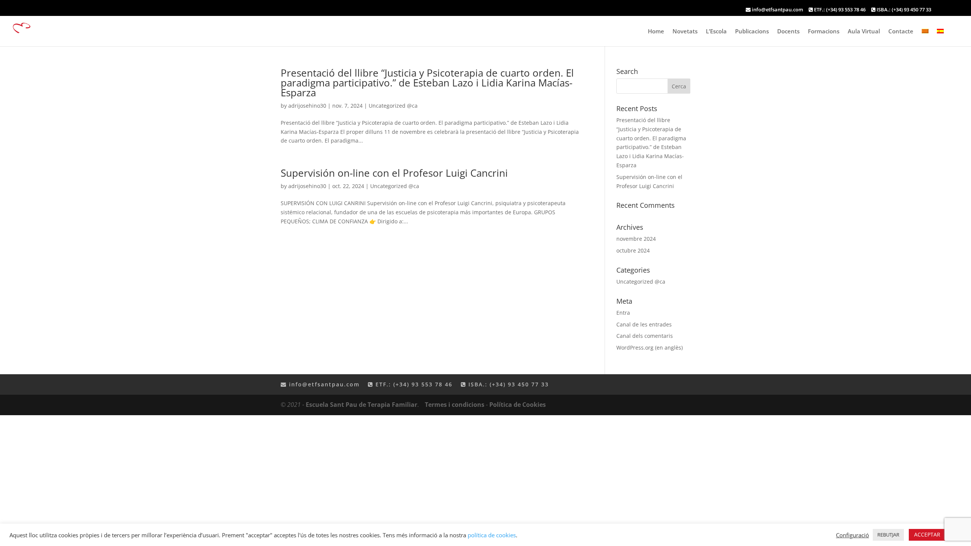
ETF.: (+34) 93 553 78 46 (839, 10)
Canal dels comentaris (644, 335)
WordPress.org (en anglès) (649, 347)
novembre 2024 (636, 238)
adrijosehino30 (307, 105)
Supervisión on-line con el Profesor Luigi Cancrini (394, 173)
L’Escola (716, 31)
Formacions (823, 31)
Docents (788, 31)
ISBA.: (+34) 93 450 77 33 (903, 10)
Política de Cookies (517, 404)
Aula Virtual (864, 31)
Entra (623, 312)
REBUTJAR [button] (888, 534)
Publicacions (752, 31)
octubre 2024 (633, 250)
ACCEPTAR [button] (927, 534)
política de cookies (492, 535)
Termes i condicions (454, 404)
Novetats (685, 31)
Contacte (900, 31)
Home (656, 31)
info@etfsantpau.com (777, 10)
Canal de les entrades (644, 324)
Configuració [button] (852, 535)
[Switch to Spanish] (940, 37)
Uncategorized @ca (393, 105)
